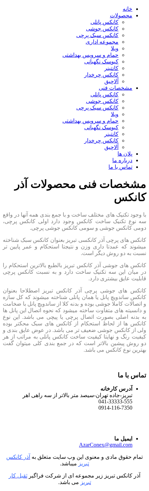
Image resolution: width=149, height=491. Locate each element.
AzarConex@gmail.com (105, 445)
